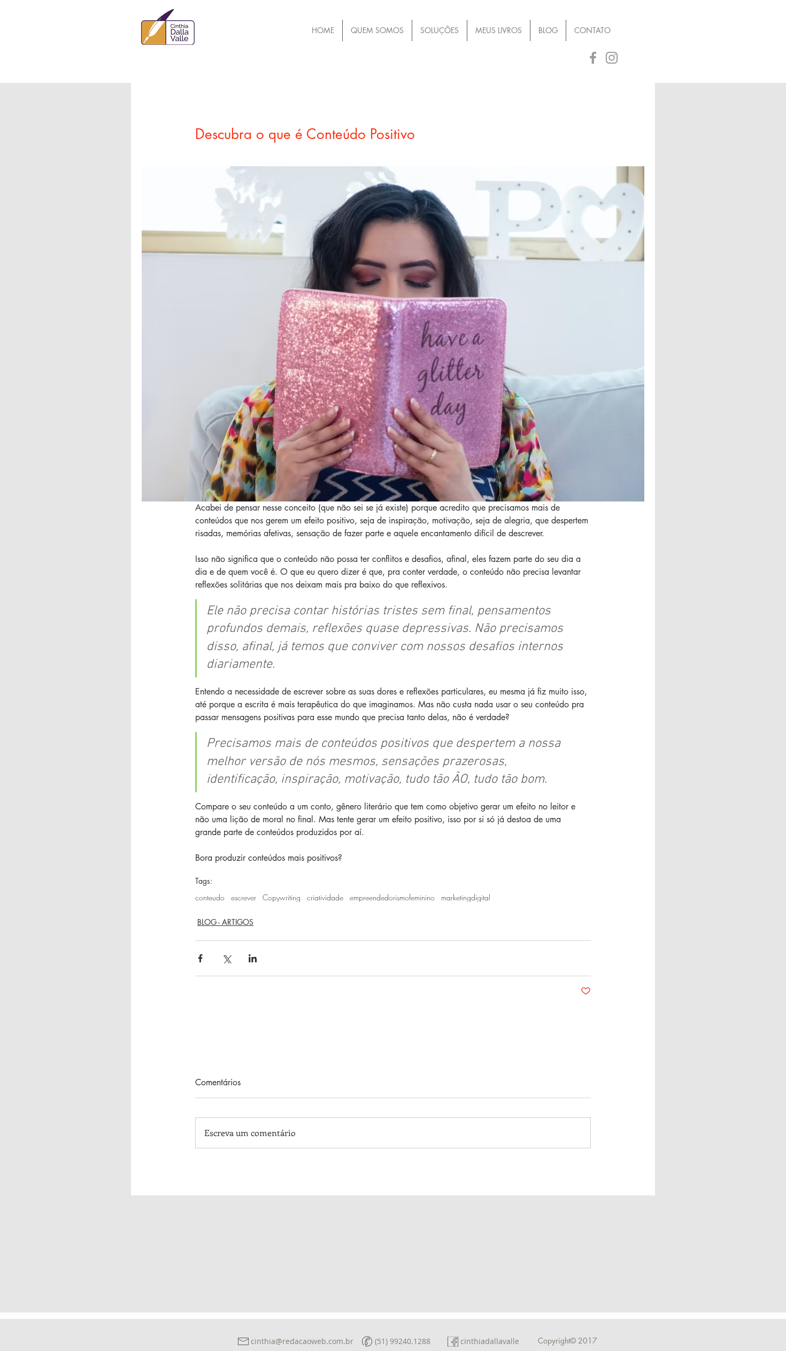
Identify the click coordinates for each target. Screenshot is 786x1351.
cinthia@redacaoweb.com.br (302, 1341)
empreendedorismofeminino (392, 897)
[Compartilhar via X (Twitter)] (226, 958)
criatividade (325, 897)
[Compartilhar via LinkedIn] (253, 958)
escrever (243, 897)
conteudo (210, 897)
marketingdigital (465, 897)
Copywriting (281, 897)
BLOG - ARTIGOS (225, 922)
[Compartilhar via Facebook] (200, 958)
